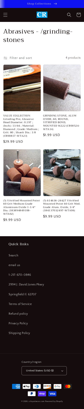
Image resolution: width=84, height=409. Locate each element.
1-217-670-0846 (20, 275)
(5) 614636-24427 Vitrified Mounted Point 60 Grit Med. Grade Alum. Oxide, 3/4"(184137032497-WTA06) (62, 205)
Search (14, 255)
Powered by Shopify (54, 401)
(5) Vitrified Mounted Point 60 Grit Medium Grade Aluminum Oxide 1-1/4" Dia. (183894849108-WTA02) (21, 207)
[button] (5, 15)
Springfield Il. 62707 (22, 294)
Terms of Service (20, 304)
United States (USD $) (40, 370)
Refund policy (18, 314)
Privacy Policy (18, 323)
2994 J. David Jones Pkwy (26, 284)
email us (14, 265)
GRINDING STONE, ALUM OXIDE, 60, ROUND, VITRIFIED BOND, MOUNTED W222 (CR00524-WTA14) (61, 122)
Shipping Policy (19, 333)
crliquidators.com (37, 401)
